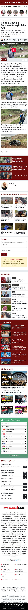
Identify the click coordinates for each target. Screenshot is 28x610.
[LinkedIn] (17, 560)
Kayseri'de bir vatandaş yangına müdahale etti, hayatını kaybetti (6, 206)
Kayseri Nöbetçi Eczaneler (5, 565)
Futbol (13, 292)
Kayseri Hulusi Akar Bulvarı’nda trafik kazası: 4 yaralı (7, 232)
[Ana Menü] (1, 2)
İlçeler (18, 589)
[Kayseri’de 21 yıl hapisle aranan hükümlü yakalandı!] (7, 213)
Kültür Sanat (5, 591)
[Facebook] (9, 560)
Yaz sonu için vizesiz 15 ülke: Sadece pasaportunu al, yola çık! (19, 309)
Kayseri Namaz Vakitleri (5, 570)
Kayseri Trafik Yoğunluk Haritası (19, 570)
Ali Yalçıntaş (12, 185)
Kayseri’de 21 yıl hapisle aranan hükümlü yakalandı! (6, 219)
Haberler (3, 20)
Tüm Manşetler (19, 574)
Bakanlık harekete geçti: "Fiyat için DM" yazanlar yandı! (18, 281)
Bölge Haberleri (11, 589)
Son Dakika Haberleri (7, 580)
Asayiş (3, 6)
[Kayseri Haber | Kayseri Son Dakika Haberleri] (14, 2)
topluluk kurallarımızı (15, 259)
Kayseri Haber (15, 285)
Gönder (4, 254)
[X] (11, 560)
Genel (13, 306)
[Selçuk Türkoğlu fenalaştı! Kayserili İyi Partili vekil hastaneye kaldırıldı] (21, 200)
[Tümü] (26, 274)
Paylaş (4, 59)
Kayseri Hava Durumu (22, 564)
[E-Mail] (10, 188)
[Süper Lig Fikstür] (26, 461)
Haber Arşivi (19, 580)
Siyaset (15, 6)
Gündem (8, 6)
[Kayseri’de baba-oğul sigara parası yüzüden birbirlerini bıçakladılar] (21, 226)
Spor (19, 6)
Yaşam (11, 591)
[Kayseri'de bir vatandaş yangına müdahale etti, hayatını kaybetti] (7, 200)
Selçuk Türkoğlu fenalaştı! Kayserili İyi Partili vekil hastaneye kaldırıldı (21, 206)
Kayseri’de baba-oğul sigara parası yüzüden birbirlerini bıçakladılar (20, 232)
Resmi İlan (23, 589)
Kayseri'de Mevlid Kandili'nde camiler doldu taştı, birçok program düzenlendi (18, 288)
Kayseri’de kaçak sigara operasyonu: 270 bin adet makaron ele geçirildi (20, 219)
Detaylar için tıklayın (14, 455)
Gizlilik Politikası (15, 608)
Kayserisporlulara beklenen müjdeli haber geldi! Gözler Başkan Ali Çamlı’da (18, 295)
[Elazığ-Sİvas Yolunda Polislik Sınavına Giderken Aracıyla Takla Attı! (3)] (14, 93)
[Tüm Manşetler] (26, 369)
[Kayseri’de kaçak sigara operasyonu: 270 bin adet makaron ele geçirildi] (21, 213)
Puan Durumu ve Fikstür (5, 575)
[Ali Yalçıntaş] (4, 186)
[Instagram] (14, 560)
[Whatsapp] (19, 560)
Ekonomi (3, 589)
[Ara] (26, 2)
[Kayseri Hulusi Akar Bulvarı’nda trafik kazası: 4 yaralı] (7, 226)
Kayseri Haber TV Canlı (20, 591)
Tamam (22, 608)
